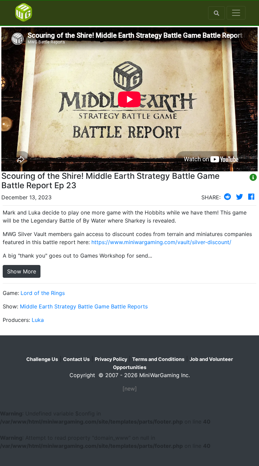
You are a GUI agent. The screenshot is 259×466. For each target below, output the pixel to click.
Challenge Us (42, 359)
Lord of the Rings (43, 293)
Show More (21, 271)
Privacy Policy (111, 359)
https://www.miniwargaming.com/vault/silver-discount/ (161, 242)
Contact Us (76, 359)
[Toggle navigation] (236, 13)
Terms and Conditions (158, 359)
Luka (38, 320)
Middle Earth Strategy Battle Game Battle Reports (84, 306)
